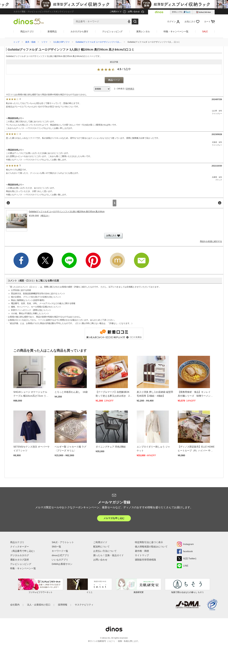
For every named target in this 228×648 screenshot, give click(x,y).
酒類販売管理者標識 (145, 559)
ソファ (44, 42)
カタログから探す (79, 31)
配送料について (101, 546)
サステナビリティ (84, 604)
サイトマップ (142, 555)
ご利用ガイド (100, 542)
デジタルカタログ (19, 555)
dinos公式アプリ (60, 555)
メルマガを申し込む (114, 518)
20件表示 (130, 89)
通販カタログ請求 (19, 559)
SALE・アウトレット (63, 542)
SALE (205, 31)
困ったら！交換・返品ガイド (108, 555)
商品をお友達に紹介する (211, 241)
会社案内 (15, 604)
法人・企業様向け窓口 (38, 604)
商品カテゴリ (27, 31)
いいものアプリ (60, 559)
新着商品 (52, 31)
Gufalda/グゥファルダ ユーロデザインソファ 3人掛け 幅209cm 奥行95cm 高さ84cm (66, 211)
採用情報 (62, 604)
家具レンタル (143, 31)
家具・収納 (30, 42)
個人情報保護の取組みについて (151, 546)
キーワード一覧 (60, 551)
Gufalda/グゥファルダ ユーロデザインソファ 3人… (99, 42)
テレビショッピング (112, 31)
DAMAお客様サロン (62, 564)
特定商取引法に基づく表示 (149, 542)
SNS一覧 (56, 546)
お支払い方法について (105, 551)
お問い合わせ (100, 559)
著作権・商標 (142, 551)
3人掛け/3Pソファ (61, 42)
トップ (16, 42)
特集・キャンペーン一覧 (176, 31)
